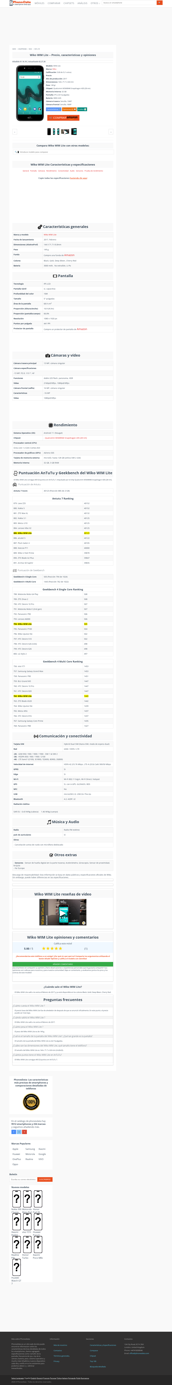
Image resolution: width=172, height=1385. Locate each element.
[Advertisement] (86, 26)
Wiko (54, 69)
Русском (53, 1378)
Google (42, 1154)
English (33, 1378)
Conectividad (63, 171)
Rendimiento (51, 171)
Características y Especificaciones (103, 1345)
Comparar (54, 3)
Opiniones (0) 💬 (69, 109)
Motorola (30, 1154)
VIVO (41, 1159)
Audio (72, 171)
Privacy (56, 1361)
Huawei (16, 1154)
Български (85, 1378)
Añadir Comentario (63, 964)
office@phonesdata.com (139, 1353)
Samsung (30, 1148)
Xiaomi (42, 1148)
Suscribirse (45, 1179)
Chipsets (69, 3)
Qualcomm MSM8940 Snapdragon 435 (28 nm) (66, 438)
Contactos (58, 1350)
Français (46, 1378)
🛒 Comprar (58, 117)
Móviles (39, 3)
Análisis (82, 3)
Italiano (65, 1378)
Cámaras (41, 171)
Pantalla (33, 171)
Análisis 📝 (82, 109)
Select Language (17, 1378)
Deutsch (40, 1378)
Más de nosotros (60, 1345)
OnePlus (16, 1159)
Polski (78, 1378)
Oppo (15, 1164)
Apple (15, 1148)
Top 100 (93, 1361)
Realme (29, 1159)
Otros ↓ (95, 3)
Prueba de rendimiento (94, 171)
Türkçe (59, 1378)
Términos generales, (62, 1356)
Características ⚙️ (54, 109)
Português (72, 1378)
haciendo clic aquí (78, 178)
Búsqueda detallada (98, 1366)
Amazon (69, 255)
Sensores (79, 171)
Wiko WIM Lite (50, 234)
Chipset (93, 1356)
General (26, 171)
